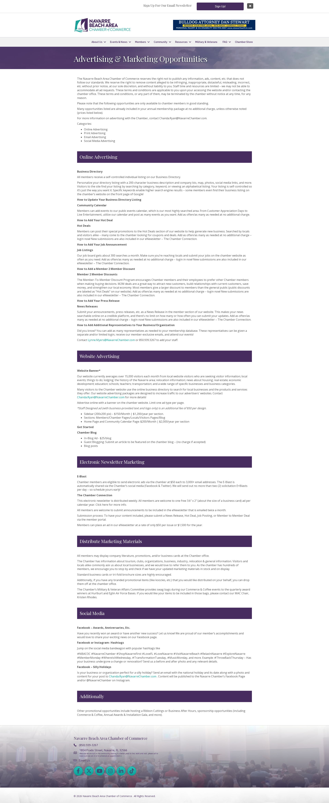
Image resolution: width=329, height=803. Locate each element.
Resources (181, 42)
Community (160, 42)
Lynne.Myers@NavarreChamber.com (111, 340)
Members (140, 42)
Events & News (118, 42)
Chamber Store (244, 42)
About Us (97, 42)
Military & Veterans (206, 42)
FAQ (225, 42)
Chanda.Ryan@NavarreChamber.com (100, 397)
